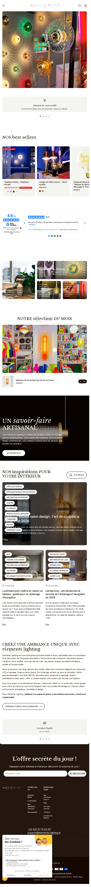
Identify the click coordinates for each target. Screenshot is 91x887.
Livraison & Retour (48, 817)
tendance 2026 (13, 530)
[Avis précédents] (24, 223)
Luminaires (32, 801)
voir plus (32, 224)
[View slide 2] (43, 116)
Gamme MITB (31, 796)
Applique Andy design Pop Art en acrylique (35, 380)
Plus (6, 540)
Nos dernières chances (31, 806)
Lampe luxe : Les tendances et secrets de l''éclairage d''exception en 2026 (65, 594)
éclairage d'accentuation (19, 576)
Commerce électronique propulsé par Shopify (55, 873)
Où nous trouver (47, 807)
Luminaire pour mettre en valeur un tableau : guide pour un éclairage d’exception (22, 594)
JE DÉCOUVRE (77, 773)
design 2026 (55, 565)
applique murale (14, 487)
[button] (54, 349)
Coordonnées (37, 880)
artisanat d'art (57, 554)
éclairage (11, 508)
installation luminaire (17, 514)
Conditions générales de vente (63, 877)
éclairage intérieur (59, 571)
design (10, 503)
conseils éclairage (15, 560)
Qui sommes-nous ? (48, 797)
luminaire (11, 519)
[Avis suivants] (85, 223)
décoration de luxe (59, 560)
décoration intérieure (17, 497)
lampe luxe (55, 576)
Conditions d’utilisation (49, 880)
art (8, 554)
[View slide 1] (40, 116)
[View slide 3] (46, 116)
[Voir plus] (44, 49)
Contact (47, 812)
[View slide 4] (49, 116)
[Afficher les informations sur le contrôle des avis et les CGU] (21, 228)
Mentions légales (78, 877)
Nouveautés (32, 812)
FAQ (45, 803)
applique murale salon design (21, 492)
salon (9, 525)
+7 (17, 191)
